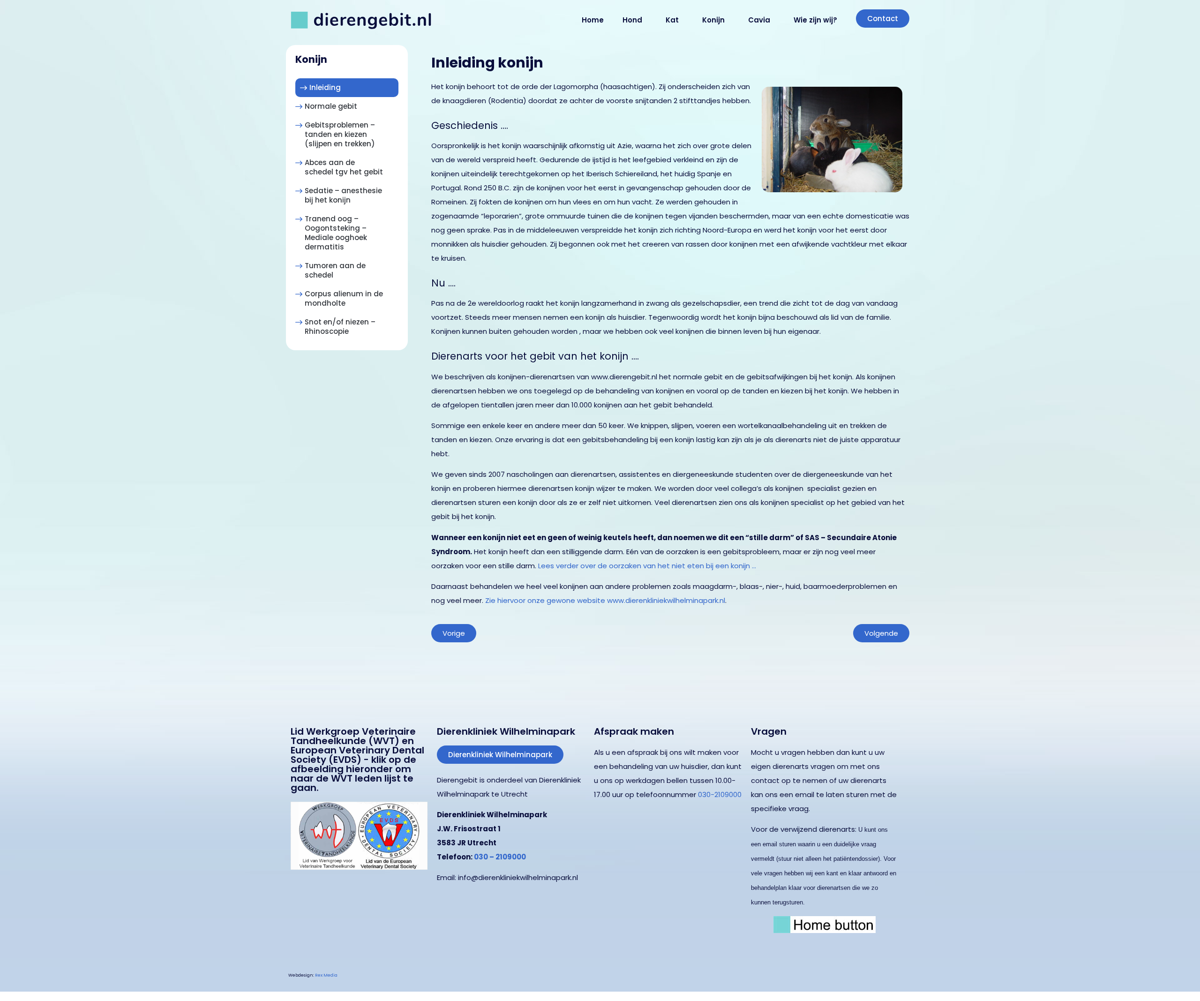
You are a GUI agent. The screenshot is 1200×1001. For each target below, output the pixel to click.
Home (593, 20)
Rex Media (326, 975)
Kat (672, 20)
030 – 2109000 (500, 857)
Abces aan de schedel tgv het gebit (344, 167)
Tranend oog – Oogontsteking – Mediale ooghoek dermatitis (336, 233)
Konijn (713, 20)
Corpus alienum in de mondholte (344, 298)
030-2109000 (720, 794)
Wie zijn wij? (815, 20)
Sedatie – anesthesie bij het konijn (343, 195)
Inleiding (325, 87)
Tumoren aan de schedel (335, 270)
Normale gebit (331, 106)
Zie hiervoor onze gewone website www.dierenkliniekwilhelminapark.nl (605, 600)
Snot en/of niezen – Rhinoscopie (340, 326)
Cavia (759, 20)
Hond (632, 20)
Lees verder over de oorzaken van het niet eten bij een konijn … (647, 566)
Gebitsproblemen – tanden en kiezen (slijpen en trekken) (340, 134)
